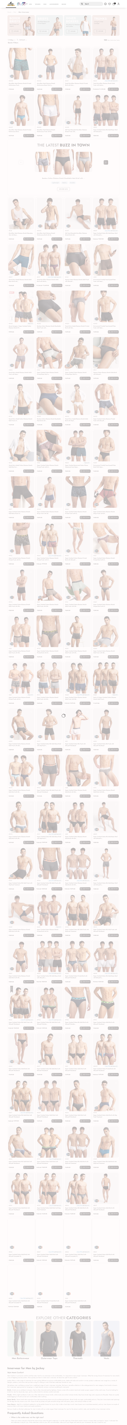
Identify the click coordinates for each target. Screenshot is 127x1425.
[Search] (81, 4)
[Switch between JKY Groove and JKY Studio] (22, 4)
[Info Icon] (105, 4)
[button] (31, 4)
